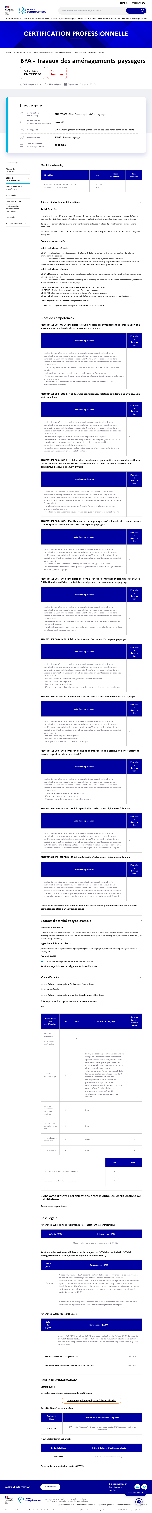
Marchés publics (34, 1510)
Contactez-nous (141, 1510)
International (138, 3)
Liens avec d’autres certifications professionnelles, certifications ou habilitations (91, 1197)
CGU (120, 1510)
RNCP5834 (51, 1428)
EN (95, 84)
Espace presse (22, 1510)
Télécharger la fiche (32, 84)
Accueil (8, 52)
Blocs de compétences (57, 318)
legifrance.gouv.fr (105, 1505)
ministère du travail (85, 1505)
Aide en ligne (55, 84)
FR (91, 84)
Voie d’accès (50, 977)
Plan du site (85, 1510)
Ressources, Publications (109, 18)
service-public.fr (124, 1505)
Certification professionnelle (36, 18)
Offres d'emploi (10, 1510)
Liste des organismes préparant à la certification (91, 1400)
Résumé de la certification (60, 202)
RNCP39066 (58, 1457)
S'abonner (50, 1486)
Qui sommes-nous (13, 18)
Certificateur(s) (52, 165)
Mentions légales (129, 1510)
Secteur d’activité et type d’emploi (66, 920)
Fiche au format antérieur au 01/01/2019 (62, 1466)
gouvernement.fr (65, 1505)
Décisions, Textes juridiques (134, 18)
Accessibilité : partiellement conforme (104, 1510)
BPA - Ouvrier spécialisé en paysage (80, 114)
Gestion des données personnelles (52, 1510)
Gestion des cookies (73, 1510)
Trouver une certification (22, 52)
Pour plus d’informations (59, 1380)
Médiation (123, 3)
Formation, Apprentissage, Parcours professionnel (73, 18)
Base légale (49, 1218)
